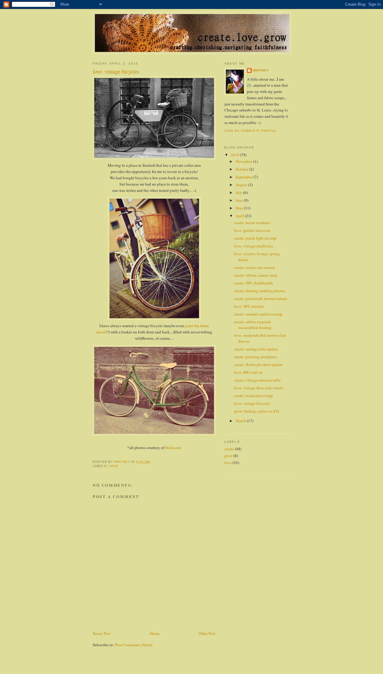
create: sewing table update (256, 349)
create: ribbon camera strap (255, 275)
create (229, 448)
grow (228, 455)
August (241, 184)
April (240, 215)
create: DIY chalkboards (253, 283)
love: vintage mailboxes (253, 246)
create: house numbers (252, 222)
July (239, 192)
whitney (261, 70)
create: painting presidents (255, 356)
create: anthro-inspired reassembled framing (253, 324)
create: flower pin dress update (258, 364)
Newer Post (102, 633)
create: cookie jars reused (254, 267)
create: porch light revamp (255, 238)
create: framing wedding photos (259, 290)
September (244, 177)
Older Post (207, 633)
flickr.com (173, 447)
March (241, 420)
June (239, 200)
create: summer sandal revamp (258, 314)
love (113, 466)
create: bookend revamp (253, 395)
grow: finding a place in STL (257, 411)
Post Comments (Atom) (133, 644)
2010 (235, 154)
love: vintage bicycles (252, 403)
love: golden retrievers (252, 230)
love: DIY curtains (249, 306)
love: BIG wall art (248, 372)
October (242, 169)
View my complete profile (250, 130)
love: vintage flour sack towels (258, 387)
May (239, 208)
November (244, 161)
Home (154, 633)
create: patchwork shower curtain (260, 298)
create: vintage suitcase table (257, 380)
